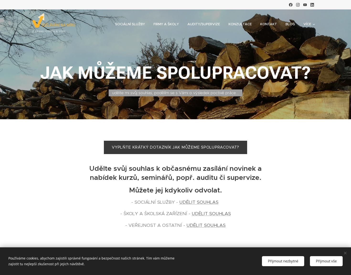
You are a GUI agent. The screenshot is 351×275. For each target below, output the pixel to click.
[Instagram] (298, 5)
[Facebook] (291, 5)
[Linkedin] (312, 5)
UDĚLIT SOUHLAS (198, 202)
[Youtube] (305, 5)
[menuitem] (130, 24)
